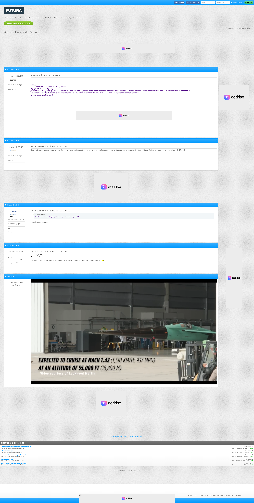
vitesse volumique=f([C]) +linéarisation (14, 463)
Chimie (55, 18)
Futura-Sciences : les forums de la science (29, 18)
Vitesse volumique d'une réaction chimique (16, 447)
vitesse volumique (7, 459)
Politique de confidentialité (225, 495)
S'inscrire (179, 3)
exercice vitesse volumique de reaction (14, 455)
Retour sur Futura (193, 2)
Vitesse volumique (7, 451)
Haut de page (238, 495)
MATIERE (48, 18)
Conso (201, 495)
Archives (195, 495)
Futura (190, 495)
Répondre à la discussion (18, 23)
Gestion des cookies (210, 495)
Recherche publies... (136, 437)
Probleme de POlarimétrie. (119, 437)
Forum (11, 18)
